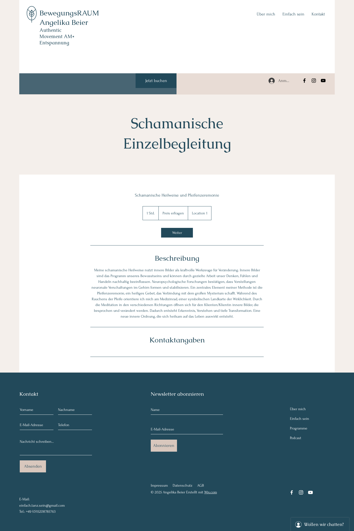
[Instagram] (314, 80)
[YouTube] (323, 80)
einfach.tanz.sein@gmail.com (42, 505)
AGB (200, 485)
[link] (177, 233)
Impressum (159, 485)
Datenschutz (182, 485)
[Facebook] (304, 80)
